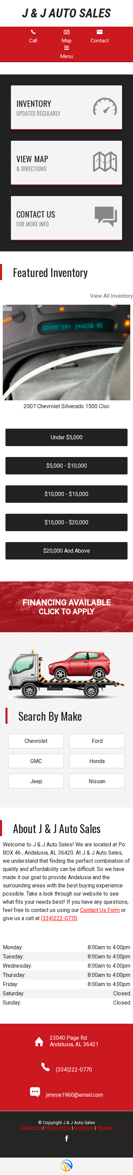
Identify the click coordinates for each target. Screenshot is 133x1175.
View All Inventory (111, 296)
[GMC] (35, 754)
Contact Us (31, 1127)
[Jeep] (35, 774)
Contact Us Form (100, 910)
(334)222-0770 (59, 918)
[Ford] (97, 734)
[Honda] (97, 754)
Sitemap (105, 1127)
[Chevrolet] (35, 734)
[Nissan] (97, 774)
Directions (84, 1127)
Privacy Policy (58, 1127)
